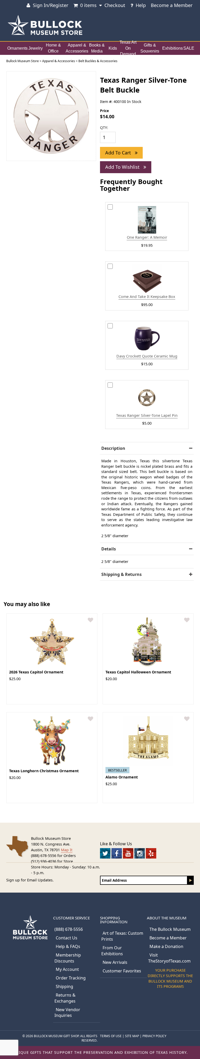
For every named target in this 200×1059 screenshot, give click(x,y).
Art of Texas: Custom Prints (122, 936)
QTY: (104, 127)
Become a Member (171, 5)
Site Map (132, 1036)
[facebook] (116, 853)
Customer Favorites (122, 971)
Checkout (114, 5)
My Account (67, 969)
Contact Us (66, 938)
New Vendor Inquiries (67, 1012)
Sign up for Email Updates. (30, 880)
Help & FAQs (68, 946)
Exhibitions (172, 48)
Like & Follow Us (116, 844)
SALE (188, 48)
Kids (113, 48)
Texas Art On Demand (128, 48)
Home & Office (53, 48)
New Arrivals (115, 962)
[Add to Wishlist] (90, 620)
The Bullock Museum (170, 929)
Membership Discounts (67, 958)
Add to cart (118, 153)
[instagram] (139, 853)
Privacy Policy (154, 1036)
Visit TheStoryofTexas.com (169, 958)
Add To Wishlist (123, 167)
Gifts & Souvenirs (149, 48)
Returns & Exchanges (65, 998)
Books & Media (97, 48)
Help (141, 5)
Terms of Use (111, 1036)
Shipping (64, 986)
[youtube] (128, 853)
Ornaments (17, 48)
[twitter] (105, 853)
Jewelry (35, 48)
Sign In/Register (50, 5)
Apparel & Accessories (77, 48)
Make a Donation (166, 946)
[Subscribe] (191, 880)
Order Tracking (71, 978)
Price (104, 110)
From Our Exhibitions (112, 951)
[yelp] (151, 853)
